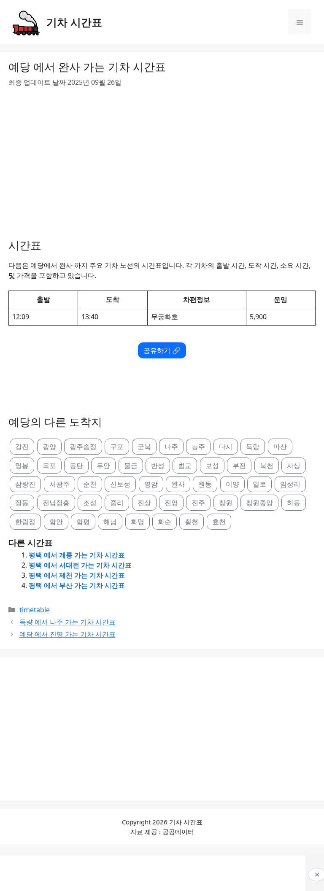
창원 (225, 502)
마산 (280, 446)
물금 (131, 465)
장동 (22, 502)
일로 (259, 484)
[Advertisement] (162, 160)
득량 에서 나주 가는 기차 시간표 (67, 622)
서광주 (59, 484)
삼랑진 (25, 484)
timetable (34, 609)
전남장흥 (56, 502)
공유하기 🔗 (162, 350)
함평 (83, 521)
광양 (49, 446)
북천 (266, 465)
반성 (158, 465)
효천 (219, 521)
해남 (110, 521)
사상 (293, 465)
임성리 (290, 484)
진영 (171, 502)
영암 (151, 484)
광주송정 (83, 446)
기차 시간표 (74, 22)
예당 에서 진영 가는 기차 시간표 (67, 634)
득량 (252, 446)
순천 (90, 484)
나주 (171, 446)
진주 (198, 502)
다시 (225, 446)
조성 (90, 502)
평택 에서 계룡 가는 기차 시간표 (77, 555)
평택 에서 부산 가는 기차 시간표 (77, 585)
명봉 (22, 465)
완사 (178, 484)
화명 (137, 521)
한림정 (25, 521)
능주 (198, 446)
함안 (56, 521)
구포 (117, 446)
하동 (293, 502)
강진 (22, 446)
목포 (49, 465)
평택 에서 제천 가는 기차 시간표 (77, 575)
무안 (103, 465)
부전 (239, 465)
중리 (117, 502)
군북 (144, 446)
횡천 (191, 521)
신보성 (120, 484)
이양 (232, 484)
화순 (164, 521)
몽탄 (76, 465)
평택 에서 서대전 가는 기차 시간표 (80, 565)
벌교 (185, 465)
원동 (205, 484)
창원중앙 (259, 502)
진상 (144, 502)
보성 (212, 465)
